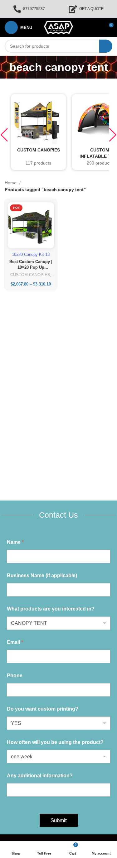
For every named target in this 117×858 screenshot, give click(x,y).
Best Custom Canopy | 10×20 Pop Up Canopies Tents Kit (30, 267)
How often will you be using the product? (55, 742)
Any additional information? (40, 775)
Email (15, 642)
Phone (14, 675)
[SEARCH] (105, 46)
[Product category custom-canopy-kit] (38, 132)
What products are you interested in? (51, 608)
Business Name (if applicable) (42, 575)
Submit (59, 820)
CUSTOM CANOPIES (30, 275)
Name (15, 542)
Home (11, 182)
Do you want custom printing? (42, 709)
